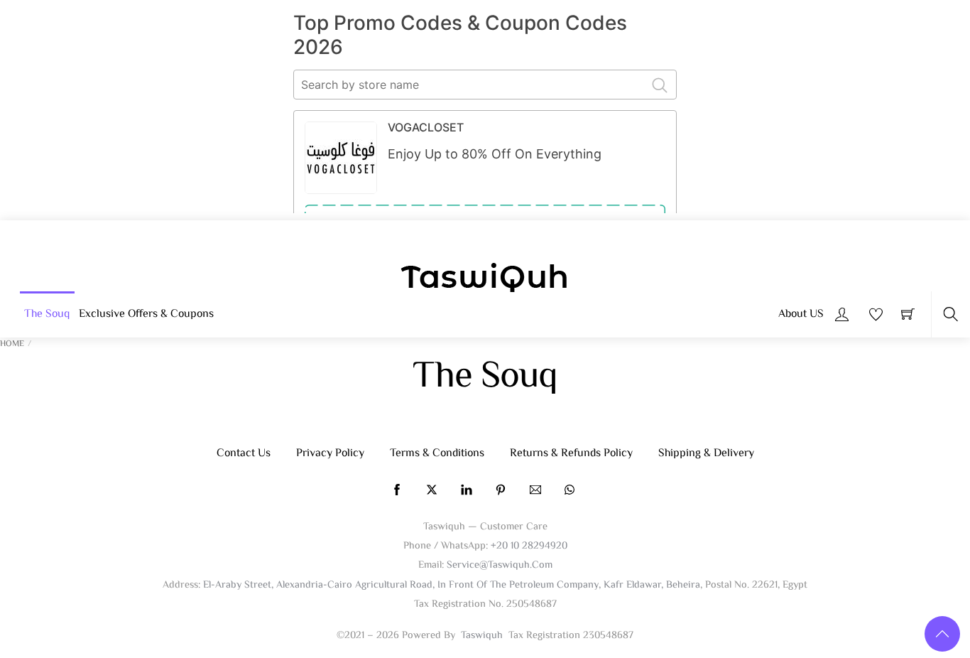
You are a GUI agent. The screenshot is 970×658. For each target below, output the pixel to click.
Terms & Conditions (437, 454)
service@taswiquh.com (499, 565)
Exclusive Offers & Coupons (146, 314)
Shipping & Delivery (706, 454)
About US (801, 314)
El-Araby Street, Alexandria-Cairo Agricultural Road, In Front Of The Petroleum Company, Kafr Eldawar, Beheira (451, 585)
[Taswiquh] (485, 279)
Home (12, 344)
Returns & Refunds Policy (571, 454)
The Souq (47, 314)
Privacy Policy (330, 454)
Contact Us (244, 454)
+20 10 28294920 (529, 546)
